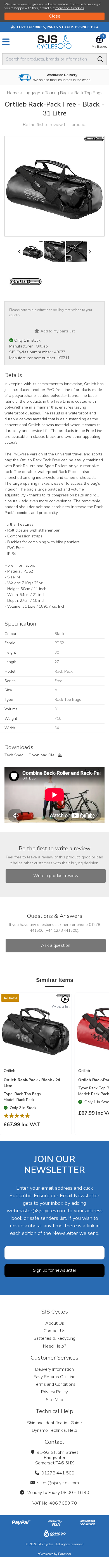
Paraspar (64, 1554)
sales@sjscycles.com (58, 1483)
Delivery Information (54, 1369)
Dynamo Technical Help (54, 1430)
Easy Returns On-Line (54, 1377)
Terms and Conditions (54, 1384)
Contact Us (54, 1331)
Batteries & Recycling (54, 1338)
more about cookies (69, 8)
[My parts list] (65, 999)
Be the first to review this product (54, 124)
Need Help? (54, 1346)
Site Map (54, 1400)
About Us (54, 1323)
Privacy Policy (54, 1392)
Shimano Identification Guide (54, 1423)
